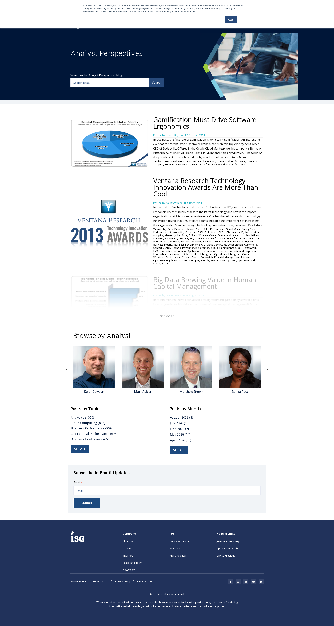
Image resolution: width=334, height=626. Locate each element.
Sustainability (176, 232)
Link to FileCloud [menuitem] (226, 555)
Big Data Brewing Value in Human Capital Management (204, 283)
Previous (67, 369)
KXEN (185, 254)
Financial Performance (204, 164)
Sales (166, 161)
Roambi (205, 260)
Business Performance (177, 164)
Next (267, 369)
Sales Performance (214, 229)
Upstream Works (247, 260)
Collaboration (235, 244)
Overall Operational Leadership (226, 235)
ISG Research (174, 295)
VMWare (183, 238)
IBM (155, 251)
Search (156, 82)
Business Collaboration (216, 241)
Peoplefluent (252, 235)
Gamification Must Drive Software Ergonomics (204, 123)
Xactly (165, 263)
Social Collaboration (204, 161)
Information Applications (187, 251)
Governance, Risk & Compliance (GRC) (219, 247)
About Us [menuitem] (128, 541)
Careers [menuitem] (127, 548)
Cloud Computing (216, 244)
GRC (220, 232)
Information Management (242, 251)
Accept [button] (231, 19)
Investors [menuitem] (128, 555)
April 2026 (180, 440)
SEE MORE (167, 316)
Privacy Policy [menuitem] (78, 581)
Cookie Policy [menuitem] (122, 581)
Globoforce (210, 232)
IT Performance (236, 238)
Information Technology (167, 254)
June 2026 (179, 429)
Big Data (168, 229)
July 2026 (179, 423)
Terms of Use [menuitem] (100, 581)
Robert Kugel (173, 135)
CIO (203, 244)
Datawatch (206, 257)
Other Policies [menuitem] (145, 581)
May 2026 (180, 434)
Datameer (180, 229)
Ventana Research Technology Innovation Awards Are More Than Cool (205, 187)
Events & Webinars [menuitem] (180, 541)
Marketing (170, 235)
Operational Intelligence (227, 254)
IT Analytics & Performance (210, 238)
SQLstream (171, 238)
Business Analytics (191, 241)
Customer (191, 232)
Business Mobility (163, 244)
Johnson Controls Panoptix (184, 260)
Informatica (165, 251)
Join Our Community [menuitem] (228, 541)
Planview (158, 238)
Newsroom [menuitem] (129, 570)
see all (80, 449)
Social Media (177, 161)
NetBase (182, 235)
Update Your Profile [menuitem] (228, 548)
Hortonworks (250, 247)
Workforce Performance (231, 164)
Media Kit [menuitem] (175, 548)
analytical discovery (231, 321)
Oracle (246, 254)
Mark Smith (173, 203)
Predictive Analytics (185, 321)
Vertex (156, 263)
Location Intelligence (201, 254)
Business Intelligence (242, 241)
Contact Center (190, 257)
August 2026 (181, 417)
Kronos (236, 232)
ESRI (200, 232)
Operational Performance (231, 161)
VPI (191, 238)
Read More (238, 157)
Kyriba (244, 232)
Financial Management (227, 257)
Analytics (174, 241)
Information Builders (214, 251)
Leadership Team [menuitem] (132, 562)
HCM (189, 161)
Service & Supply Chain (223, 260)
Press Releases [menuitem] (178, 555)
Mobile (191, 229)
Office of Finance (198, 235)
